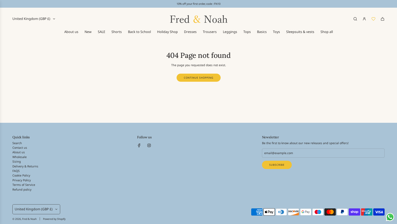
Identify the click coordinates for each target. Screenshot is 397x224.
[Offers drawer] (373, 18)
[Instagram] (149, 145)
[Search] (355, 18)
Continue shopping (198, 77)
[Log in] (364, 18)
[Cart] (382, 18)
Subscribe (277, 165)
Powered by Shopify (54, 219)
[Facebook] (139, 145)
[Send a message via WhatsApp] (390, 217)
